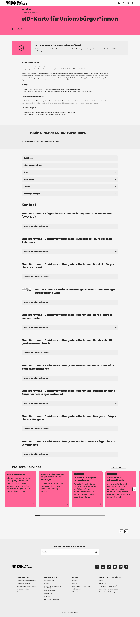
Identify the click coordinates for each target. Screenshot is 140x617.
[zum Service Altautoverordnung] (20, 489)
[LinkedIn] (126, 567)
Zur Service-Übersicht (118, 468)
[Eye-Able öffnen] (123, 3)
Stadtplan (75, 583)
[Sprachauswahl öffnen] (119, 3)
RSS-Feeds (75, 592)
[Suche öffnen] (128, 3)
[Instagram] (103, 567)
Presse (46, 583)
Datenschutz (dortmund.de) (108, 586)
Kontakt (101, 581)
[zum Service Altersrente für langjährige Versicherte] (87, 489)
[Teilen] (126, 531)
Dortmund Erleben (23, 589)
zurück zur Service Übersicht (31, 12)
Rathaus (19, 592)
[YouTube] (120, 567)
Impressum (102, 583)
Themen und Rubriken (24, 583)
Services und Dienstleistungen (26, 581)
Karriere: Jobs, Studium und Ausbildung (52, 587)
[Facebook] (97, 567)
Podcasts (47, 596)
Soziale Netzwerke (50, 591)
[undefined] (134, 489)
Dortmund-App (49, 581)
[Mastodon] (109, 567)
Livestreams (48, 593)
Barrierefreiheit (76, 589)
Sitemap (74, 581)
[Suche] (96, 552)
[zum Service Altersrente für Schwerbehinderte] (120, 489)
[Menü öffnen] (132, 3)
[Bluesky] (115, 567)
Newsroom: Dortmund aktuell (26, 586)
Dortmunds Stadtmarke (51, 599)
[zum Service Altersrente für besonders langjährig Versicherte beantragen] (54, 489)
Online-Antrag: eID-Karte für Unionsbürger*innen (42, 141)
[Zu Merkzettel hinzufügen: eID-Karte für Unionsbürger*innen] (121, 531)
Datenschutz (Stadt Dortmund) (109, 589)
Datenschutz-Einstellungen (107, 592)
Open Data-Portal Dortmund (81, 586)
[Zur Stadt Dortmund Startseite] (16, 2)
